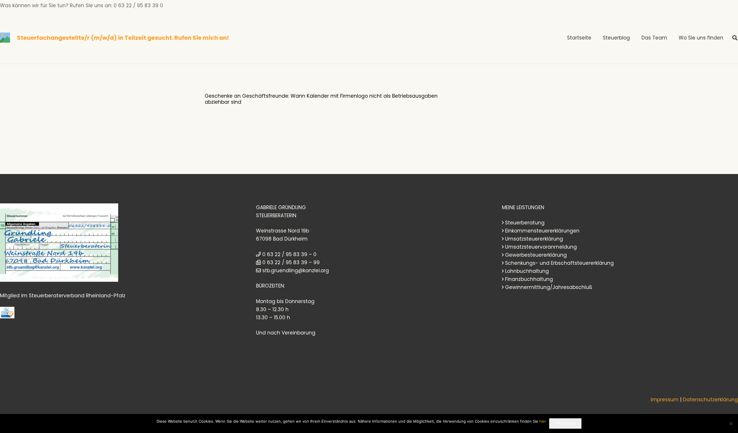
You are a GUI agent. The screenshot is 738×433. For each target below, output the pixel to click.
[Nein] (731, 423)
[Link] (5, 38)
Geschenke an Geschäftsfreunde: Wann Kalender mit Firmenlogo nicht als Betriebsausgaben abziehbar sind (321, 98)
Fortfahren (565, 423)
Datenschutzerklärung (710, 399)
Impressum (665, 399)
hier (542, 421)
